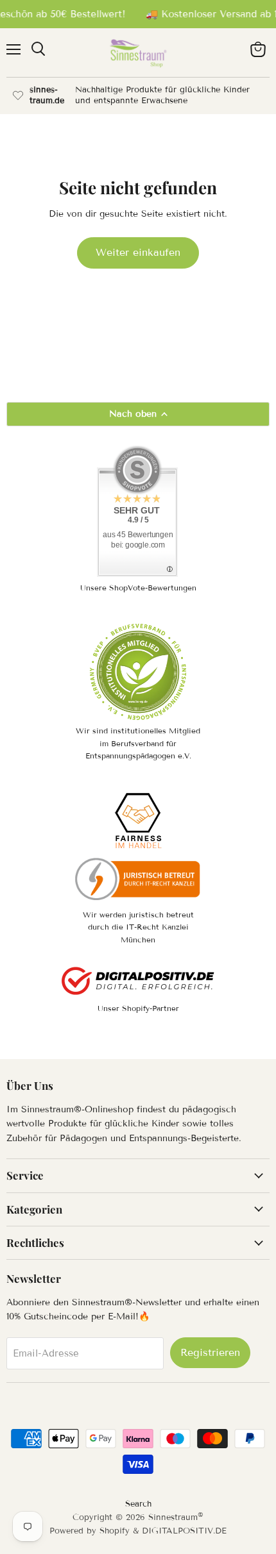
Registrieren (210, 1352)
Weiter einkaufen (138, 252)
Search (138, 1504)
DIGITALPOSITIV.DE (184, 1531)
